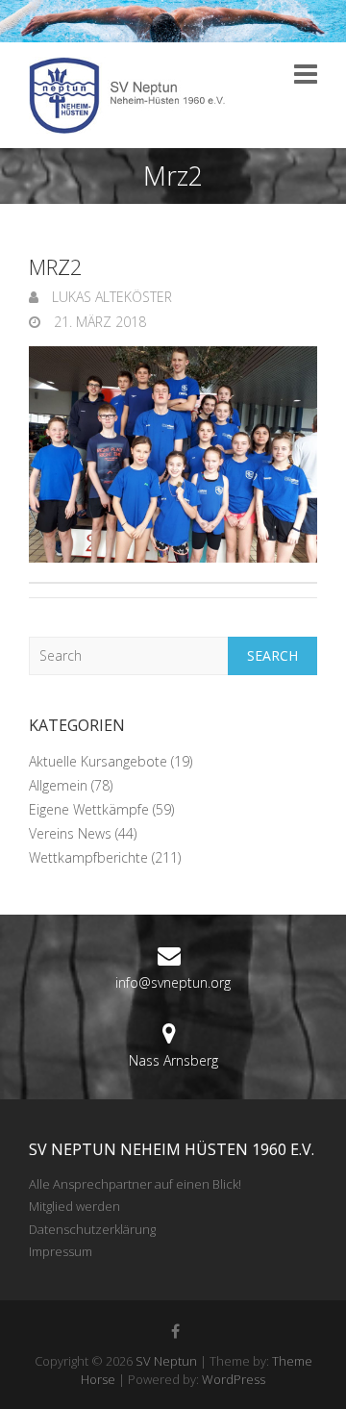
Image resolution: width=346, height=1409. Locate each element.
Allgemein (58, 785)
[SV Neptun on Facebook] (175, 1331)
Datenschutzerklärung (92, 1229)
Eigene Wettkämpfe (89, 809)
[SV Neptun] (134, 95)
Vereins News (70, 833)
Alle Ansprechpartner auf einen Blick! (135, 1184)
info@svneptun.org (173, 982)
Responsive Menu (305, 73)
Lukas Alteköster (110, 297)
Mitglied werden (74, 1206)
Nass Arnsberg (173, 1060)
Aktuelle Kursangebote (98, 761)
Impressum (60, 1251)
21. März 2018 (98, 322)
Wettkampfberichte (88, 857)
